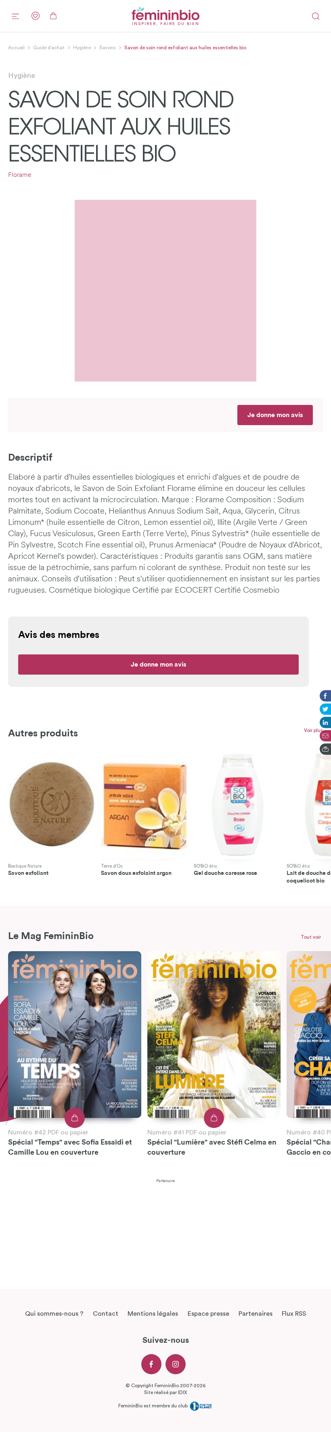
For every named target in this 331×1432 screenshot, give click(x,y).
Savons (107, 47)
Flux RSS (294, 1313)
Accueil (16, 47)
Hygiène (82, 47)
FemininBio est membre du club (153, 1405)
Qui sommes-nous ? (54, 1313)
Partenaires (255, 1313)
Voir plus (313, 730)
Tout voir (311, 937)
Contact (105, 1313)
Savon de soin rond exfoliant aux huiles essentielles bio (185, 47)
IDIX (182, 1392)
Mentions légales (153, 1313)
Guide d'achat (49, 47)
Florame (19, 175)
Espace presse (208, 1313)
